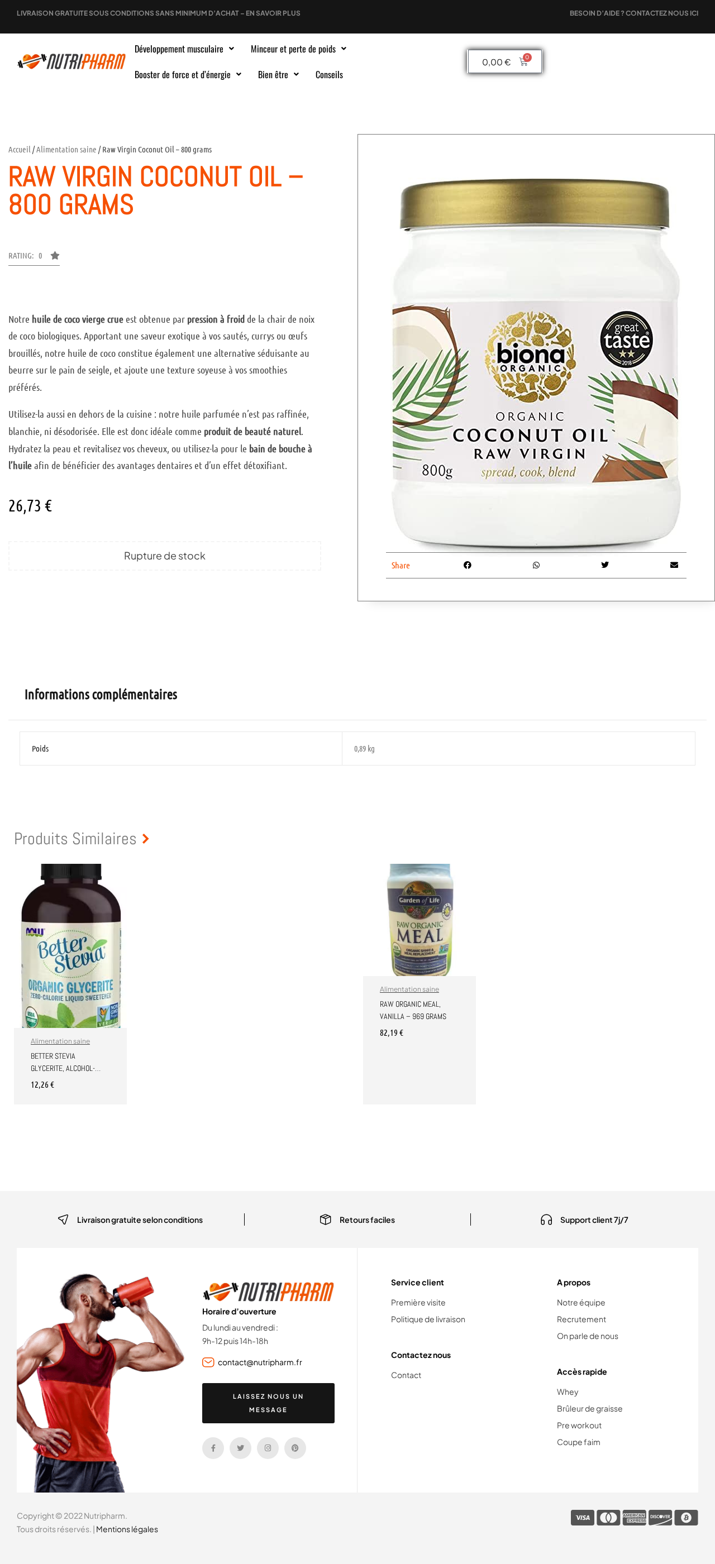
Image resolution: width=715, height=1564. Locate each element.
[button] (184, 48)
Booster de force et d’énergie (183, 74)
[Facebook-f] (213, 1448)
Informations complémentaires (101, 694)
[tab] (100, 694)
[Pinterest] (295, 1448)
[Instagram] (268, 1448)
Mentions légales (127, 1529)
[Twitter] (240, 1448)
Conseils (329, 74)
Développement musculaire (179, 48)
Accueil (19, 149)
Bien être (273, 74)
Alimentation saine (66, 149)
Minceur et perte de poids (293, 48)
